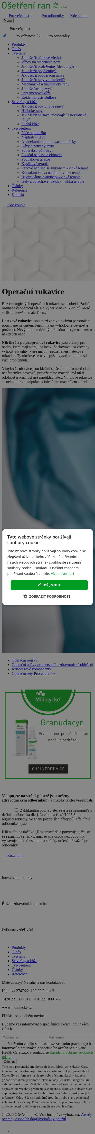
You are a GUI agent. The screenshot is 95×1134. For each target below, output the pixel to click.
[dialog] (47, 567)
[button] (47, 596)
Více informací (62, 573)
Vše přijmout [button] (49, 585)
